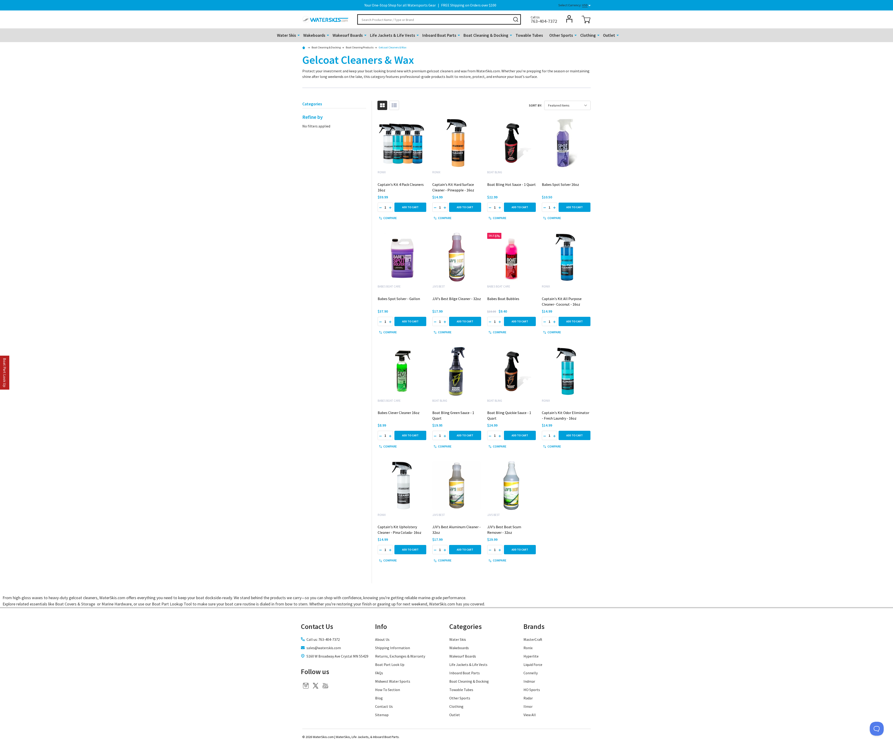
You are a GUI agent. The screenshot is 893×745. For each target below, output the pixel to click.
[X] (315, 686)
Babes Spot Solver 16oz (560, 184)
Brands (533, 626)
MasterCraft (532, 639)
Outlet (609, 35)
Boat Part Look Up (389, 664)
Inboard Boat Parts (439, 35)
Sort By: (535, 105)
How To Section (387, 689)
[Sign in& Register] (569, 19)
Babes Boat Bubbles (503, 298)
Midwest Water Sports (392, 681)
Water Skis (286, 35)
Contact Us (384, 706)
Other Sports (561, 35)
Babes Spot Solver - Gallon (399, 298)
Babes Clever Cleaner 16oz (399, 412)
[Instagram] (306, 686)
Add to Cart (410, 207)
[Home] (304, 47)
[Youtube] (325, 686)
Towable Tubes (529, 35)
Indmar (529, 681)
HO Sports (531, 689)
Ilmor (528, 706)
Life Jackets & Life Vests (392, 35)
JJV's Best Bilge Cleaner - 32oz (456, 298)
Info (381, 626)
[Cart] (586, 19)
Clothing (588, 35)
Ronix (528, 647)
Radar (528, 698)
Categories (465, 626)
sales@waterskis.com (324, 647)
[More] (298, 34)
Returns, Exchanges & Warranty (400, 656)
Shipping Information (392, 647)
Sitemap (382, 714)
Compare (390, 218)
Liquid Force (532, 664)
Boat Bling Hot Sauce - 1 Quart (511, 184)
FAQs (379, 673)
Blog (379, 698)
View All (529, 714)
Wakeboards (314, 35)
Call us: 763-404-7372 (323, 639)
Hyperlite (531, 656)
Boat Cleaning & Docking (485, 35)
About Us (382, 639)
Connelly (530, 673)
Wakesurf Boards (348, 35)
